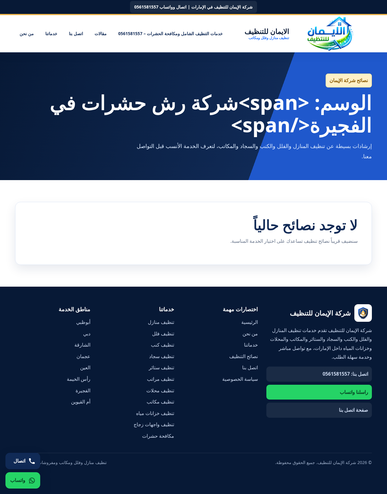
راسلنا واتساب (354, 392)
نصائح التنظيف (243, 356)
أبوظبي (83, 322)
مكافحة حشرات (158, 436)
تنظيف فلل (163, 333)
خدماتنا (51, 33)
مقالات (101, 33)
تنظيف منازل (161, 322)
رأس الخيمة (78, 379)
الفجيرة (83, 390)
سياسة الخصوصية (240, 379)
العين (85, 367)
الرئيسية (249, 322)
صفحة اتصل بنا (353, 410)
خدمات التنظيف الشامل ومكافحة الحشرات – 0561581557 (170, 33)
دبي (86, 333)
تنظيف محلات (160, 390)
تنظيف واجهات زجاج (154, 424)
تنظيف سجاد (161, 356)
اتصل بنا (76, 33)
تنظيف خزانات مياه (155, 413)
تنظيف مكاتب (160, 401)
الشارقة (82, 344)
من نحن (27, 33)
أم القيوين (80, 401)
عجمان (83, 356)
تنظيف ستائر (161, 367)
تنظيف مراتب (160, 379)
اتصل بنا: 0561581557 (345, 373)
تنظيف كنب (162, 344)
